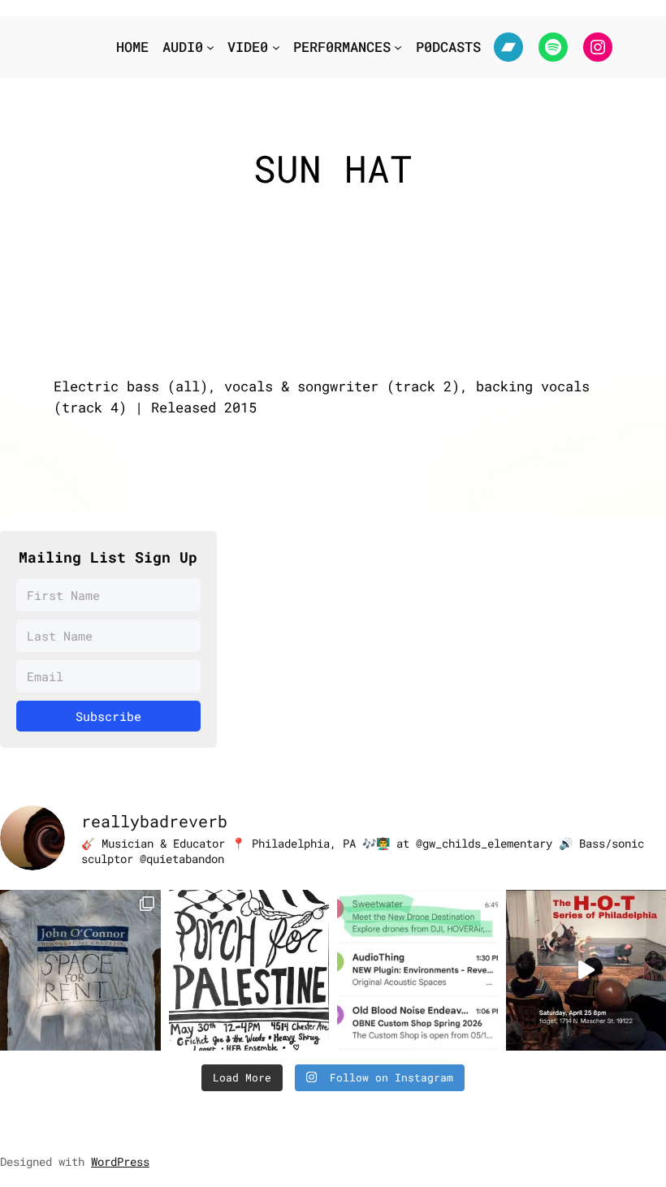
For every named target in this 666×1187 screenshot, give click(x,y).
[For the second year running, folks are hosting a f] (249, 970)
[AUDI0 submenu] (210, 47)
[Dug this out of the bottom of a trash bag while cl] (80, 970)
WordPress (120, 1161)
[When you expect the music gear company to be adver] (417, 970)
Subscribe (108, 716)
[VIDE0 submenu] (276, 47)
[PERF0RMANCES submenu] (398, 47)
